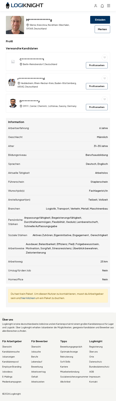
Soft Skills (65, 361)
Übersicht (7, 346)
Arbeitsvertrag (38, 371)
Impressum (94, 376)
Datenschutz (95, 361)
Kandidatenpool (10, 361)
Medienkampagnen (11, 381)
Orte (91, 356)
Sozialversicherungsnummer (74, 376)
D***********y (30, 101)
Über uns (93, 351)
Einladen (100, 19)
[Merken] (105, 58)
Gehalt (34, 376)
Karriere (64, 366)
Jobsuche (36, 351)
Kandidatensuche (11, 351)
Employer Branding (11, 366)
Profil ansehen (97, 65)
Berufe (34, 356)
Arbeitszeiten (37, 381)
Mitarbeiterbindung (69, 371)
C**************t (32, 59)
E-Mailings (7, 376)
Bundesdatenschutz (99, 366)
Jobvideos (7, 371)
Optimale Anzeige (69, 351)
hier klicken (28, 298)
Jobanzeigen (8, 356)
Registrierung (96, 346)
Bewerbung (37, 366)
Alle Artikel (65, 381)
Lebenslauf (36, 361)
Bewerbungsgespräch (71, 346)
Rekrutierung (66, 356)
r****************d (31, 78)
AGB (91, 371)
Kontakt (93, 381)
